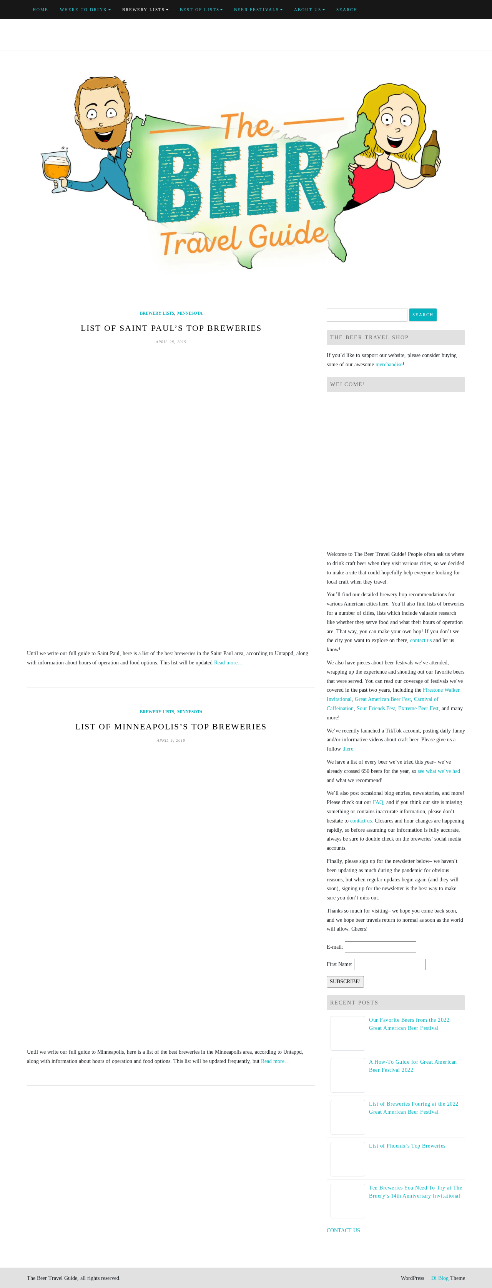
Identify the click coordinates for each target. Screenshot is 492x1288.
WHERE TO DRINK (83, 9)
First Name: (339, 964)
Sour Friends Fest (376, 708)
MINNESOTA (190, 313)
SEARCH (346, 9)
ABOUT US (307, 9)
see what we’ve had (439, 771)
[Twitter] (436, 10)
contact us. (361, 821)
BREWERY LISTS (143, 9)
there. (348, 749)
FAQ (378, 802)
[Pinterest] (454, 10)
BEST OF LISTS (199, 9)
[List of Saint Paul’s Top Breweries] (171, 497)
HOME (40, 9)
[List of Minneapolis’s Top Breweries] (171, 895)
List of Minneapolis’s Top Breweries (171, 726)
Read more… (228, 663)
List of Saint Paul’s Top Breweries (171, 328)
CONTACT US (343, 1230)
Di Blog (439, 1278)
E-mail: (335, 947)
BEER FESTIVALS (256, 9)
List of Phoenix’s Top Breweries (407, 1146)
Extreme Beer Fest (418, 708)
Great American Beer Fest (383, 699)
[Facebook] (428, 10)
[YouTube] (445, 10)
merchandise (389, 364)
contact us (421, 640)
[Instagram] (463, 10)
